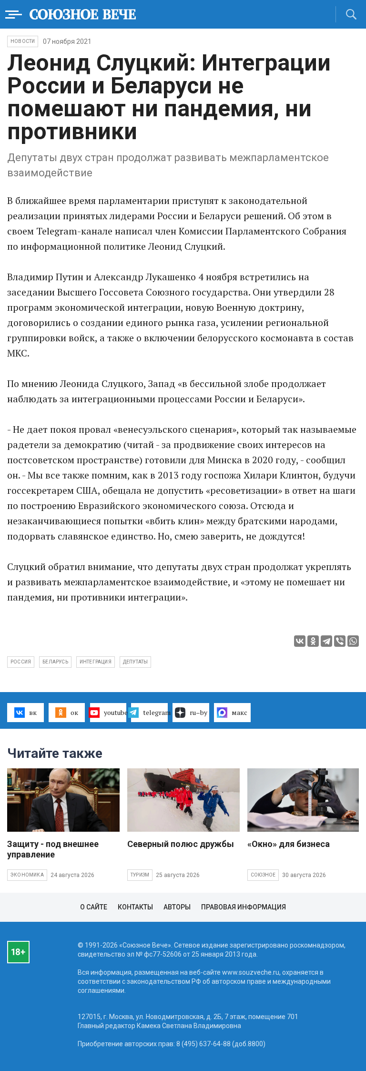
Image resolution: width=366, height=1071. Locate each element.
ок (74, 712)
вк (33, 712)
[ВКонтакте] (299, 641)
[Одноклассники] (313, 641)
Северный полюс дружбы (180, 844)
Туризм (140, 874)
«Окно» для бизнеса (288, 844)
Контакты (135, 907)
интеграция (96, 661)
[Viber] (340, 641)
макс (239, 712)
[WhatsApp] (353, 641)
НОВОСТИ (22, 41)
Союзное (263, 874)
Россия (20, 661)
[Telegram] (326, 641)
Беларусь (55, 661)
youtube (115, 712)
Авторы (177, 907)
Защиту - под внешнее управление (53, 849)
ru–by (198, 712)
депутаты (135, 661)
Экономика (27, 874)
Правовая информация (243, 907)
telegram (155, 712)
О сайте (93, 907)
